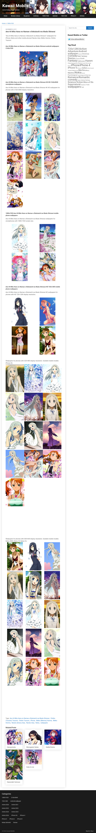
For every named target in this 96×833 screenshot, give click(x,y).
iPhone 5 (73, 16)
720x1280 (73, 48)
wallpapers (44, 723)
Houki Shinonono (86, 63)
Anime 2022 (5, 808)
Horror (80, 63)
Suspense (83, 84)
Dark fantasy (82, 56)
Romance (73, 77)
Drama (71, 58)
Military (87, 70)
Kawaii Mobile (15, 5)
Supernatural (74, 84)
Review (15, 822)
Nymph (83, 73)
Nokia (37, 723)
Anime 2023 (14, 808)
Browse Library (15, 16)
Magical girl (75, 70)
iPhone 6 (79, 68)
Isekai (84, 68)
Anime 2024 (5, 812)
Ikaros (69, 65)
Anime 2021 (14, 804)
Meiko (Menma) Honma (44, 720)
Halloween (81, 61)
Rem (90, 75)
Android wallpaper (77, 52)
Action (83, 48)
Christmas (85, 54)
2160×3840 (14, 797)
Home (5, 16)
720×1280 (64, 16)
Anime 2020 (5, 804)
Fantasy (72, 60)
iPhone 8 (19, 819)
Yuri (82, 87)
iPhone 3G (14, 815)
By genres (27, 16)
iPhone (32, 720)
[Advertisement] (33, 522)
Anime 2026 (5, 815)
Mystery (71, 73)
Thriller (88, 84)
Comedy (72, 55)
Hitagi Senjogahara (73, 63)
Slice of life (88, 82)
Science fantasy (85, 80)
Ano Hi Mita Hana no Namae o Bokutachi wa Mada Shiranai (29, 718)
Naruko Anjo (30, 723)
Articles (82, 16)
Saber (79, 80)
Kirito (88, 68)
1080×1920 (45, 16)
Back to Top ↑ (90, 831)
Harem (89, 60)
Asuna (80, 54)
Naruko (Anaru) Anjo (18, 723)
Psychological (72, 75)
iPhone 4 (85, 65)
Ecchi (82, 58)
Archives (36, 16)
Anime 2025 (14, 812)
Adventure (73, 51)
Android (55, 16)
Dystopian (77, 58)
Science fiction (75, 82)
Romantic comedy (79, 78)
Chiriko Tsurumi (24, 720)
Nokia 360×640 (6, 822)
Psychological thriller (82, 75)
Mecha (81, 70)
